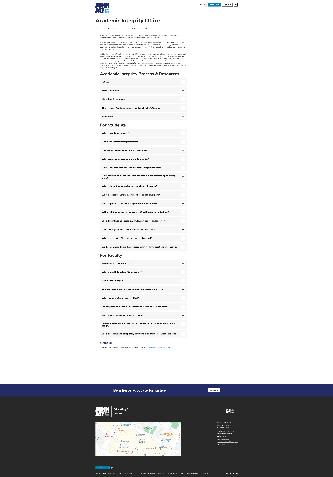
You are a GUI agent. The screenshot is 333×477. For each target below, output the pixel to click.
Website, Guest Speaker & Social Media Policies (152, 473)
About (103, 28)
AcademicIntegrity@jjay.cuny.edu (158, 347)
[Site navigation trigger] (236, 5)
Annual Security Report (192, 473)
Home (97, 28)
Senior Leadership (113, 28)
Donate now (214, 4)
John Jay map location (138, 439)
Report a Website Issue (130, 473)
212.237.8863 (221, 444)
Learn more (214, 390)
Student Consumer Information (175, 473)
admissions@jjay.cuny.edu (224, 433)
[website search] (205, 5)
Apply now (227, 4)
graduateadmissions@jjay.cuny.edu (227, 442)
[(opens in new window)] (230, 413)
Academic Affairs (126, 28)
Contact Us (205, 473)
